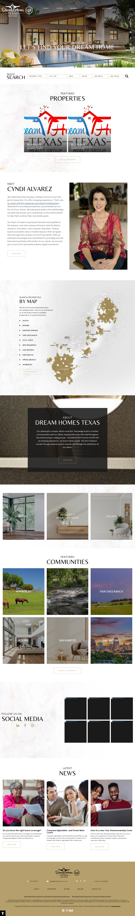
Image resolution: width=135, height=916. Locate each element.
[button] (2, 913)
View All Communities (30, 371)
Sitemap (65, 906)
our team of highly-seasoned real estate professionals (32, 203)
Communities (89, 8)
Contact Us (67, 56)
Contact (77, 11)
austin (26, 321)
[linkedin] (130, 32)
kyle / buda (28, 340)
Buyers (59, 8)
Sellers (73, 8)
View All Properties (67, 160)
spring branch (29, 360)
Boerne (26, 325)
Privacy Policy (73, 906)
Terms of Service (84, 906)
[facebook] (131, 38)
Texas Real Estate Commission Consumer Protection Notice (91, 896)
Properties (107, 8)
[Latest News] (23, 803)
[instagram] (130, 44)
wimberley (27, 365)
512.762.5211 (34, 881)
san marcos (28, 355)
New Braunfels (29, 345)
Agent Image (115, 906)
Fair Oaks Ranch (30, 335)
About (46, 8)
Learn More (67, 460)
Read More (16, 253)
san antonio (28, 350)
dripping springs (30, 330)
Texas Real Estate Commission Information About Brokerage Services (47, 896)
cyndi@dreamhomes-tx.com (58, 881)
